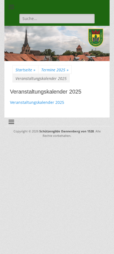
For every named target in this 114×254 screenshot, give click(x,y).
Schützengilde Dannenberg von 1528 (66, 131)
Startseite (25, 69)
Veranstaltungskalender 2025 (37, 102)
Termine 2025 (55, 69)
